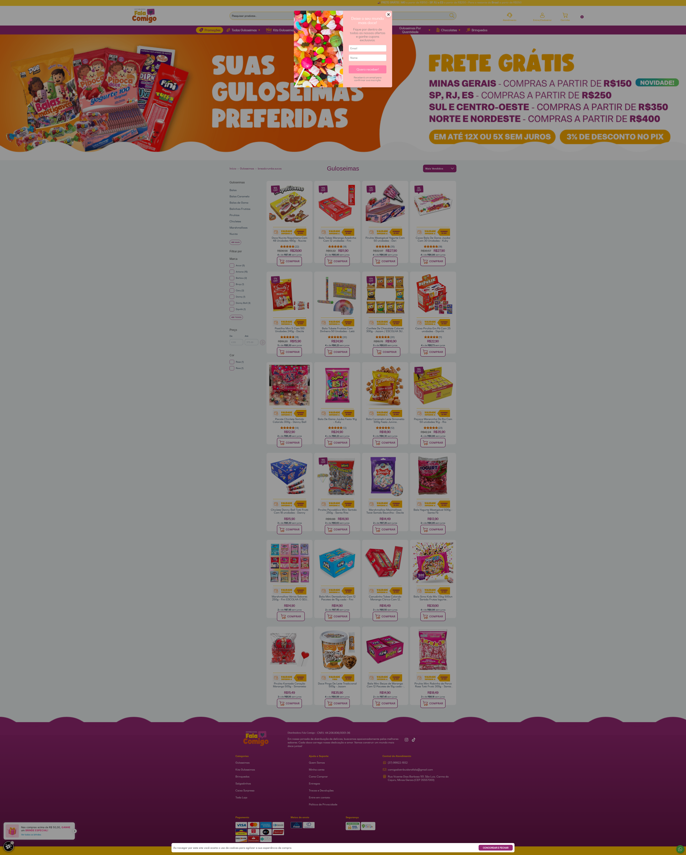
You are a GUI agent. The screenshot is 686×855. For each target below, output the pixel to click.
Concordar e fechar (495, 847)
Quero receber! (368, 69)
